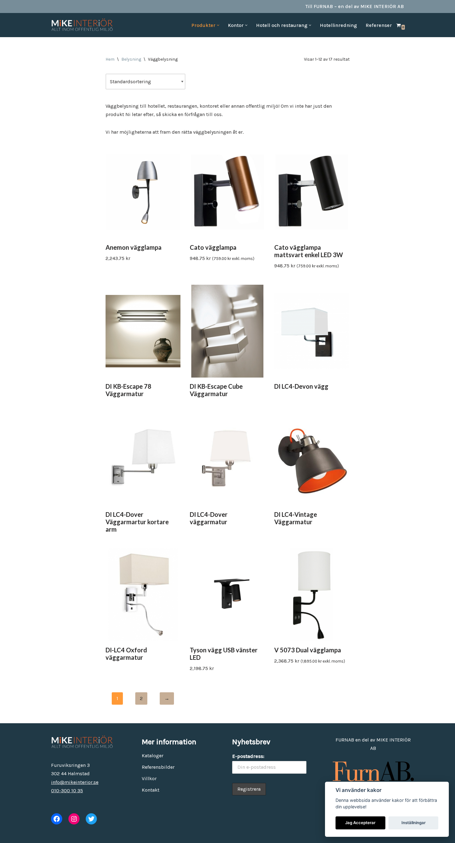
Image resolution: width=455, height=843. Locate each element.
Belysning (131, 59)
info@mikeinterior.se (74, 782)
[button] (218, 25)
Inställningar (413, 822)
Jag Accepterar (360, 822)
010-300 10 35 (67, 790)
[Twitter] (91, 818)
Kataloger (152, 756)
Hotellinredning (338, 25)
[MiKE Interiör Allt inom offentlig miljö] (82, 25)
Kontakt (150, 790)
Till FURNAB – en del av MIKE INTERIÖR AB (355, 6)
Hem (110, 59)
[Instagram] (74, 818)
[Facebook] (56, 818)
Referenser (379, 25)
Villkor (149, 778)
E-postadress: (248, 756)
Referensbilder (158, 767)
